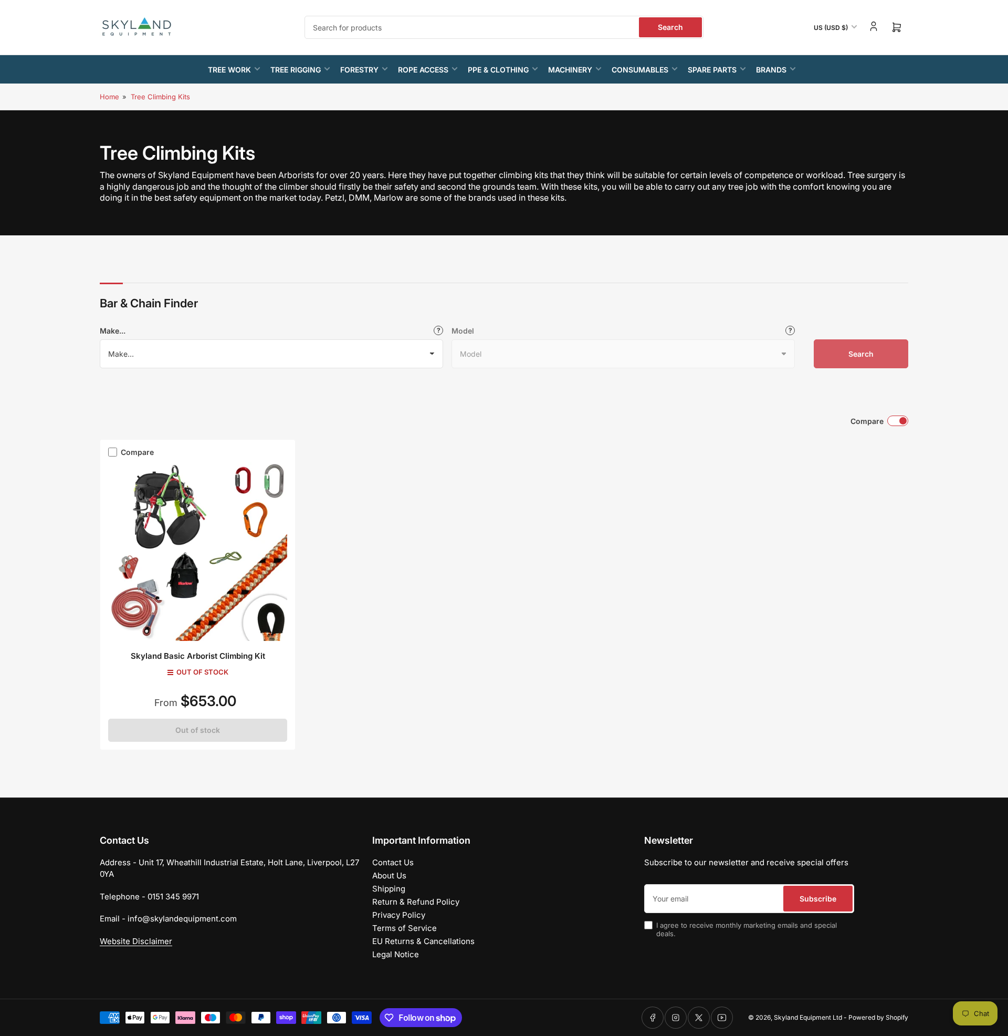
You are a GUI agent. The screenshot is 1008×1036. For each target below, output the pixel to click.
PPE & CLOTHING (498, 69)
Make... (112, 330)
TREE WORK (229, 69)
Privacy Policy (398, 915)
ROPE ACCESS (423, 69)
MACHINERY (570, 69)
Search (670, 27)
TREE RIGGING (295, 69)
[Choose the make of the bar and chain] (438, 330)
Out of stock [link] (197, 730)
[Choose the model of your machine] (790, 330)
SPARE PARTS (712, 69)
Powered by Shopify (878, 1017)
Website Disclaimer (136, 941)
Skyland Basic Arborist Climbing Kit (198, 656)
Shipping (388, 889)
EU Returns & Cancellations (423, 941)
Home (109, 96)
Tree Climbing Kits (160, 96)
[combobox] (504, 27)
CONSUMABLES (640, 69)
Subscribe (818, 898)
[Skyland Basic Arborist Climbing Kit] (197, 551)
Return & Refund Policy (415, 902)
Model (463, 330)
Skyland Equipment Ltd (808, 1017)
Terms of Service (404, 928)
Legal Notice (395, 954)
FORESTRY (359, 69)
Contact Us (393, 862)
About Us (389, 875)
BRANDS (771, 69)
